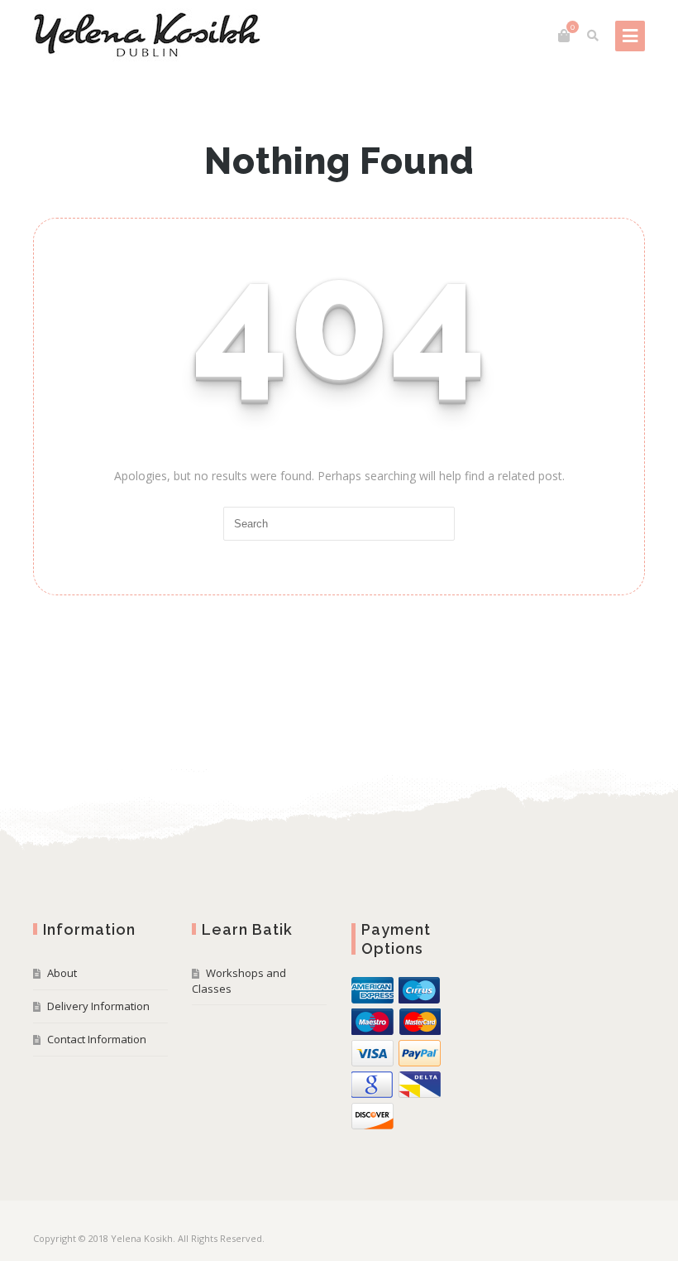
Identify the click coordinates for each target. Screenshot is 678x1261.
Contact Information (96, 1039)
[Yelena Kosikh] (146, 35)
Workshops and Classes (239, 980)
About (62, 972)
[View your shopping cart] (564, 35)
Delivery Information (98, 1006)
